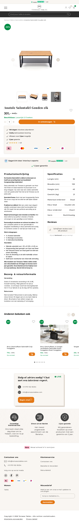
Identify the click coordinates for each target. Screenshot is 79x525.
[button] (58, 60)
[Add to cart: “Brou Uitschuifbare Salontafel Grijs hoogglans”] (32, 354)
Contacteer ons (46, 461)
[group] (35, 57)
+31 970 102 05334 (29, 387)
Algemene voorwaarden (13, 519)
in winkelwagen (45, 122)
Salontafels (19, 20)
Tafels (12, 20)
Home (6, 20)
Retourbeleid (46, 470)
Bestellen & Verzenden (49, 466)
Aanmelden (48, 502)
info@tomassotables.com (32, 392)
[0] (74, 7)
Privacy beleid (31, 519)
